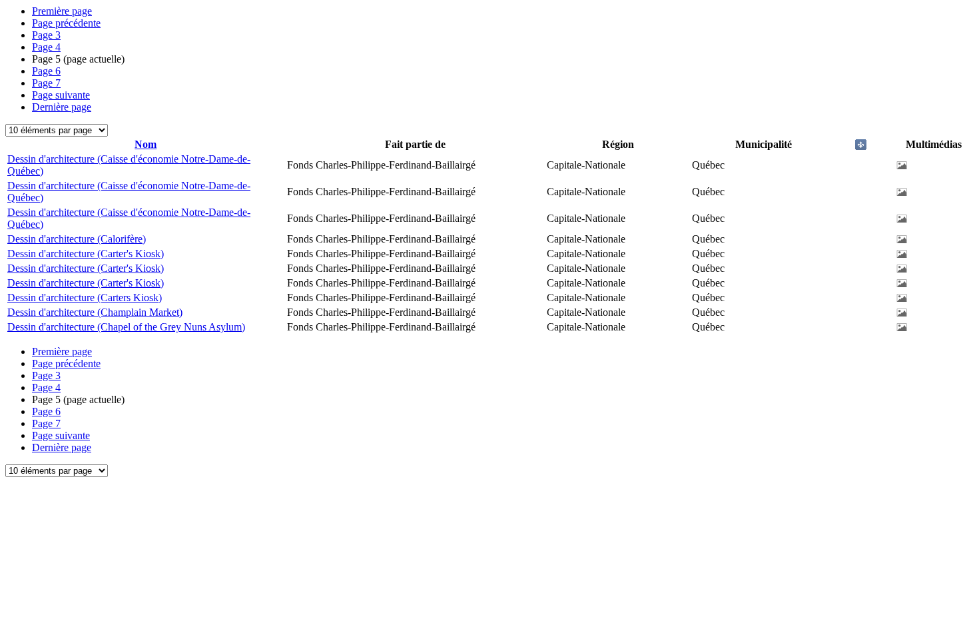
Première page (62, 11)
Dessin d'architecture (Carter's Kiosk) (85, 253)
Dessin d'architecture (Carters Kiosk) (84, 297)
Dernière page (61, 107)
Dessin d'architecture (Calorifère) (76, 239)
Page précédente (66, 23)
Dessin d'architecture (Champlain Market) (94, 312)
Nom (146, 144)
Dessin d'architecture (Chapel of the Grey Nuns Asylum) (126, 326)
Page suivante (61, 95)
